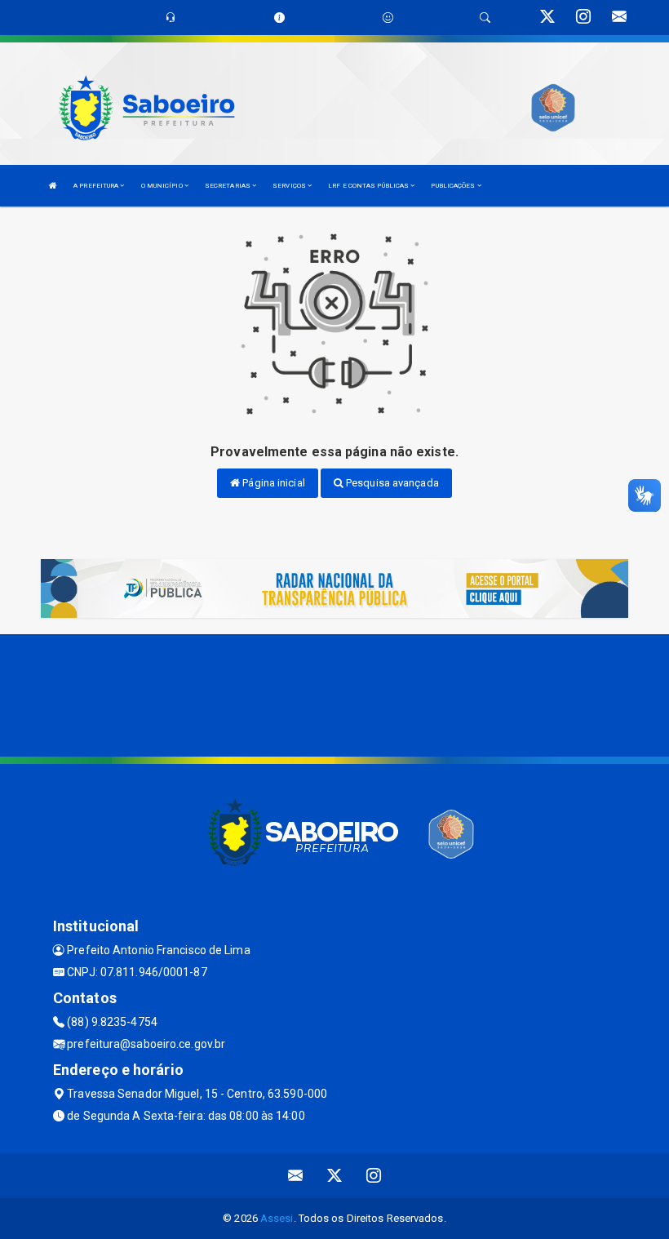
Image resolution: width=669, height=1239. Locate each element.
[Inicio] (53, 185)
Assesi (277, 1218)
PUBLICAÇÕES (453, 185)
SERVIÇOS (290, 185)
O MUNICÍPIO (162, 185)
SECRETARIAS (228, 185)
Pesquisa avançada (391, 483)
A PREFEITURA (96, 185)
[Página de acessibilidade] (388, 17)
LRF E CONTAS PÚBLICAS (369, 185)
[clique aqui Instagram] (374, 1175)
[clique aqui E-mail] (295, 1175)
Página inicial (272, 483)
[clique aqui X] (335, 1175)
